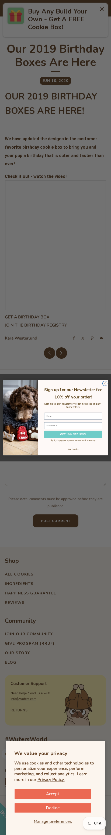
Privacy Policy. (51, 780)
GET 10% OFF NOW (73, 434)
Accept (52, 794)
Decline (53, 808)
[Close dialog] (104, 383)
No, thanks (73, 449)
